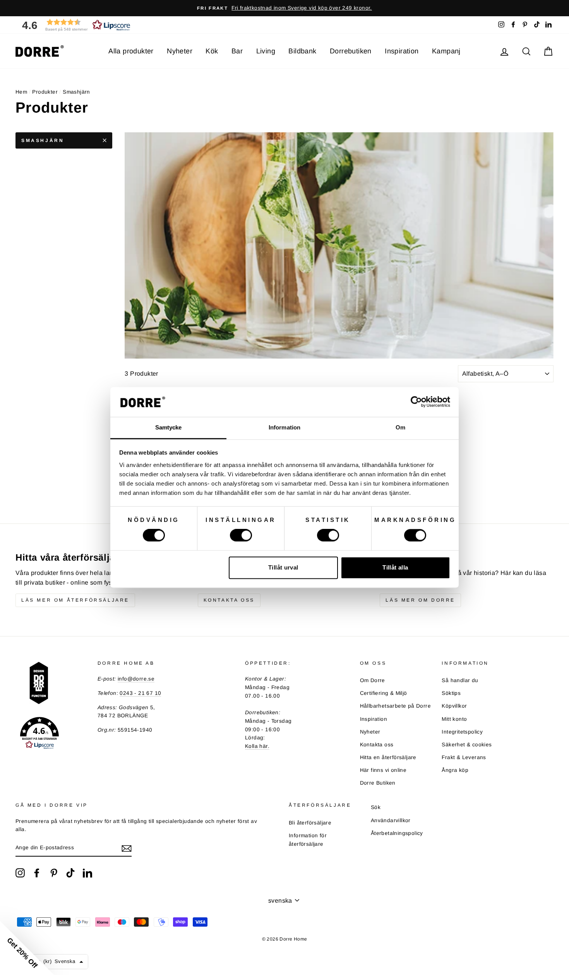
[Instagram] (20, 873)
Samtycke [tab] (168, 427)
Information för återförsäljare (308, 840)
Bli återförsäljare (310, 823)
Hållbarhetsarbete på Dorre (395, 706)
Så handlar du (460, 680)
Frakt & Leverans (464, 757)
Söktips (451, 693)
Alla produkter (131, 51)
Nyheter (179, 51)
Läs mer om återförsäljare (75, 600)
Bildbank (302, 51)
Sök (375, 807)
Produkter (45, 92)
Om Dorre (372, 680)
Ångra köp (455, 770)
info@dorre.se (136, 679)
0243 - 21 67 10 (140, 693)
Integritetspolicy (462, 732)
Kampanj (446, 51)
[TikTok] (70, 873)
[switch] (241, 535)
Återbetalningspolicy (397, 833)
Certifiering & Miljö (383, 693)
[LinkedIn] (87, 873)
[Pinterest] (53, 873)
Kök (212, 51)
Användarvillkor (391, 820)
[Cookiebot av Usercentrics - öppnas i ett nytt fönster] (416, 402)
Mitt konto (454, 719)
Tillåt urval (283, 567)
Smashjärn (42, 140)
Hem (21, 92)
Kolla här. (257, 746)
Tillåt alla (395, 567)
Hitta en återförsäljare (388, 757)
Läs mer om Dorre (420, 600)
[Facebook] (36, 873)
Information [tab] (284, 427)
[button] (73, 25)
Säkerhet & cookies (467, 745)
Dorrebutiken (351, 51)
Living (265, 51)
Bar (237, 51)
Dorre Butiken (378, 783)
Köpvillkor (454, 706)
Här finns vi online (383, 770)
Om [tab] (400, 427)
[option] (284, 8)
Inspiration (401, 51)
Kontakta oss (229, 600)
